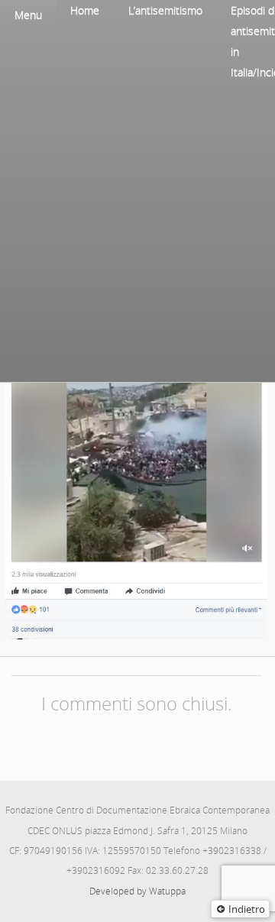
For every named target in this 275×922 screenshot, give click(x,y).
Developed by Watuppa (137, 891)
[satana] (136, 447)
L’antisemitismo (165, 10)
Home (84, 10)
